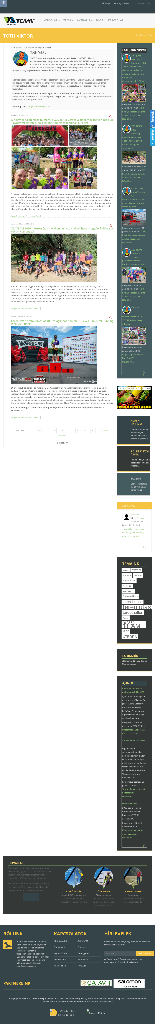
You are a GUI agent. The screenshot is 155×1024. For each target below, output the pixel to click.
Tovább (104, 430)
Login (107, 3)
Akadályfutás (60, 959)
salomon (128, 591)
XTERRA (130, 637)
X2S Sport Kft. (60, 941)
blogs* (125, 354)
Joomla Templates (116, 998)
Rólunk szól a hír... (140, 453)
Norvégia (127, 586)
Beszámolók (128, 730)
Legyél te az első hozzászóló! (25, 216)
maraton (138, 575)
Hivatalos (82, 966)
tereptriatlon (133, 612)
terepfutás (137, 607)
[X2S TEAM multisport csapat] (20, 20)
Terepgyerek (83, 953)
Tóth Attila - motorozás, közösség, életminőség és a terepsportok (133, 532)
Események (59, 947)
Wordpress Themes (136, 998)
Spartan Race (130, 596)
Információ (83, 959)
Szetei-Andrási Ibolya (133, 891)
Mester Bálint (129, 580)
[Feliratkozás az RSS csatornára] (144, 372)
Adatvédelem (60, 966)
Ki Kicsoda (127, 830)
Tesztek (126, 789)
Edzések (82, 947)
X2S (125, 617)
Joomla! (45, 1001)
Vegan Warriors (61, 953)
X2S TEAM (131, 624)
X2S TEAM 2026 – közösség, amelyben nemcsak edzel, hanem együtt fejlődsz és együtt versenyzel (62, 230)
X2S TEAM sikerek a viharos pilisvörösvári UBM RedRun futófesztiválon (133, 257)
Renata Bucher (129, 803)
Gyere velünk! (136, 422)
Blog (150, 35)
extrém (136, 570)
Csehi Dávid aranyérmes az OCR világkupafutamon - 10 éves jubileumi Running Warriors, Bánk (62, 322)
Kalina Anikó (103, 891)
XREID (126, 631)
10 (93, 430)
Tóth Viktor (74, 891)
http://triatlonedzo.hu (39, 106)
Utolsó (62, 435)
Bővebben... (128, 119)
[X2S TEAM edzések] (134, 397)
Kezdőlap (139, 35)
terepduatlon (132, 602)
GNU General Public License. (99, 1001)
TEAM (142, 518)
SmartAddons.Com (97, 998)
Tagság (136, 478)
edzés (126, 570)
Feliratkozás (145, 953)
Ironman (127, 575)
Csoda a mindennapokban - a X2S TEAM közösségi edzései (132, 315)
